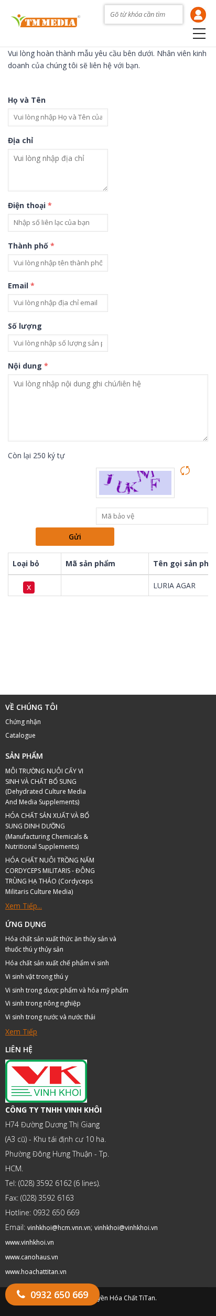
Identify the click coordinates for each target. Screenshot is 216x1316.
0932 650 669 (59, 1294)
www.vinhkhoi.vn (29, 1242)
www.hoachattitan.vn (36, 1271)
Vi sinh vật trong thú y (36, 976)
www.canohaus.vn (31, 1257)
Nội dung (28, 366)
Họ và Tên (27, 100)
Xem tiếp (21, 1032)
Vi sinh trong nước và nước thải (50, 1016)
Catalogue (20, 735)
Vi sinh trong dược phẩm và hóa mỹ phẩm (66, 990)
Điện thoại (30, 205)
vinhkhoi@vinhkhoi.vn (126, 1227)
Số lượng (25, 326)
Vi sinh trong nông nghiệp (43, 1003)
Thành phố (31, 246)
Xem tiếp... (23, 906)
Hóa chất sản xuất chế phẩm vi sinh (57, 962)
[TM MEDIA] (45, 19)
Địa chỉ (20, 140)
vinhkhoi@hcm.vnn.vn (59, 1227)
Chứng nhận (23, 721)
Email (21, 285)
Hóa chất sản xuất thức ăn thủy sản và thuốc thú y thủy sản (60, 944)
